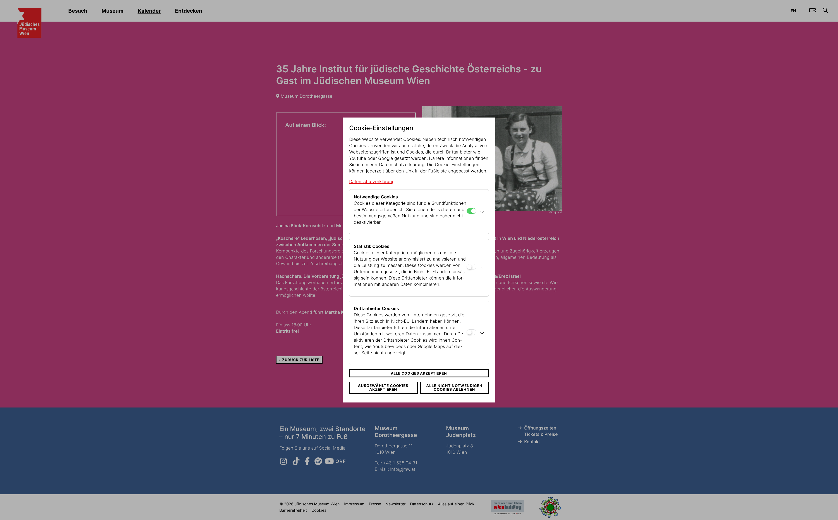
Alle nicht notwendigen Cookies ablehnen (454, 388)
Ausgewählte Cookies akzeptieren (383, 388)
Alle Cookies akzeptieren (419, 373)
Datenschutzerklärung (372, 181)
